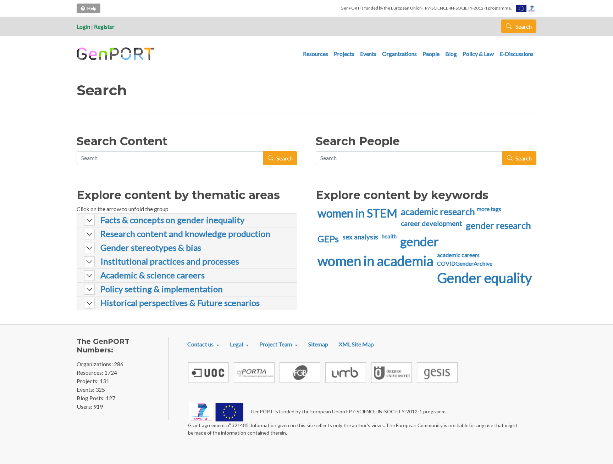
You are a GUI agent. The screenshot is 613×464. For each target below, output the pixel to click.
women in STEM (357, 213)
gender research (498, 225)
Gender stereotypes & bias (150, 248)
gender (419, 241)
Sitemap (318, 344)
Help (91, 8)
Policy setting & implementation (161, 289)
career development (431, 223)
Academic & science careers (152, 275)
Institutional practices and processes (169, 261)
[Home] (116, 53)
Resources (315, 53)
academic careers (458, 254)
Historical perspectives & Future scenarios (180, 303)
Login (83, 26)
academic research (438, 211)
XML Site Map (356, 344)
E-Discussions (516, 53)
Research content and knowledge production (185, 234)
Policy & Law (478, 53)
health (389, 236)
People (431, 53)
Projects (344, 53)
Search (523, 26)
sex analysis (360, 237)
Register (104, 26)
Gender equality (484, 278)
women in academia (375, 261)
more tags (489, 208)
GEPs (328, 238)
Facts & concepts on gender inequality (172, 220)
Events (368, 53)
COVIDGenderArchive (464, 263)
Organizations (399, 53)
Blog (451, 53)
